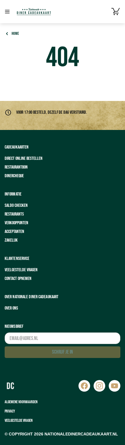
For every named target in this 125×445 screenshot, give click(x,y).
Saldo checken (16, 205)
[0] (115, 11)
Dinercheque (14, 176)
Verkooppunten (16, 223)
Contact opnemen (18, 278)
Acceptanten (14, 231)
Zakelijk (11, 240)
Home (15, 33)
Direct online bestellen (23, 158)
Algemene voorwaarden (21, 401)
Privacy (10, 411)
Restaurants (14, 214)
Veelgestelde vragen (21, 270)
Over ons (11, 308)
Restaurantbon (16, 167)
